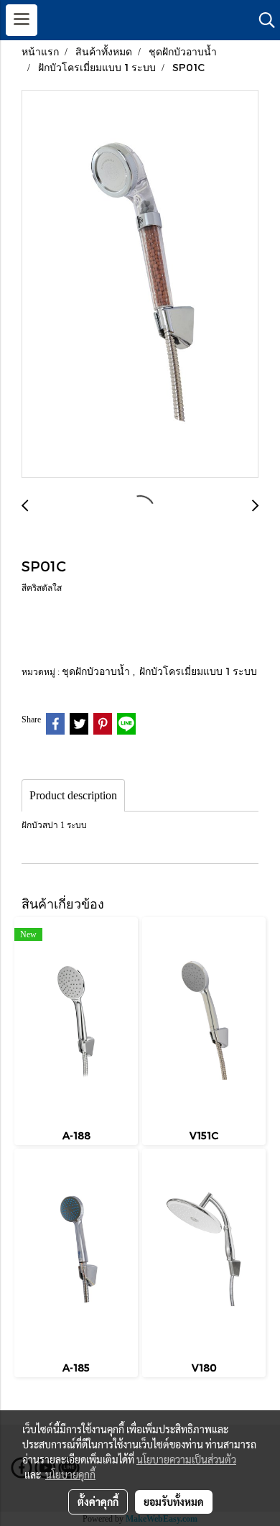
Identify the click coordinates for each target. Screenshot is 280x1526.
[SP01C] (140, 285)
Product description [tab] (73, 795)
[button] (262, 20)
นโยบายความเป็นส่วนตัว (186, 1459)
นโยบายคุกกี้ (70, 1474)
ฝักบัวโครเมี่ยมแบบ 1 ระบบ (198, 671)
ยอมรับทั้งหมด (174, 1501)
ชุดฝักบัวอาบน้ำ (97, 671)
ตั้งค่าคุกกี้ (98, 1501)
